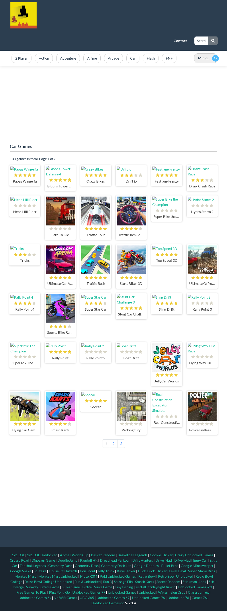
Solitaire (40, 571)
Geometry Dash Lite (116, 565)
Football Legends (33, 565)
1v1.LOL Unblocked (42, 555)
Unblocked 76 (178, 597)
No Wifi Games (65, 597)
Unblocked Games (122, 592)
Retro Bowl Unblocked (176, 576)
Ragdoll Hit (89, 560)
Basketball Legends (132, 555)
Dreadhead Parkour (115, 560)
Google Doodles (146, 565)
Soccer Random (169, 581)
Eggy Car (200, 560)
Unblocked (147, 592)
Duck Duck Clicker (152, 571)
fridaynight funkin (162, 587)
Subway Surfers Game (43, 587)
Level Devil (177, 571)
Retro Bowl (147, 576)
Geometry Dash (60, 565)
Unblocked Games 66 (107, 603)
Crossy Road (20, 560)
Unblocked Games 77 (89, 592)
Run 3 (107, 581)
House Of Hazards (63, 571)
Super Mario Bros (202, 571)
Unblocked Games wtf (195, 587)
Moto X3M (89, 576)
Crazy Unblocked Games (194, 555)
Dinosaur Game (43, 560)
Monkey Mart (25, 576)
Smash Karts (145, 581)
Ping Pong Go (59, 592)
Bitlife (87, 587)
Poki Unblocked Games (118, 576)
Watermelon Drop (172, 592)
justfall (141, 587)
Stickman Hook (195, 581)
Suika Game (71, 587)
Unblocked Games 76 (148, 597)
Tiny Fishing (124, 587)
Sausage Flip (123, 581)
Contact (180, 40)
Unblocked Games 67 (112, 597)
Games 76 (199, 597)
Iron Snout (88, 571)
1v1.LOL (18, 555)
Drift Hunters (143, 560)
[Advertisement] (90, 41)
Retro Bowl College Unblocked (49, 581)
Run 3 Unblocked (87, 581)
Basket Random (103, 555)
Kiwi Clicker (126, 571)
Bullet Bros (170, 565)
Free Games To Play (31, 592)
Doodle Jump (67, 560)
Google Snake (21, 571)
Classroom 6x (198, 592)
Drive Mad (163, 560)
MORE (203, 58)
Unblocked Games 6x (34, 597)
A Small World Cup (74, 555)
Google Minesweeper (197, 565)
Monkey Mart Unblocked (58, 576)
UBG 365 (87, 597)
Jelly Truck (106, 571)
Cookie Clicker (161, 555)
